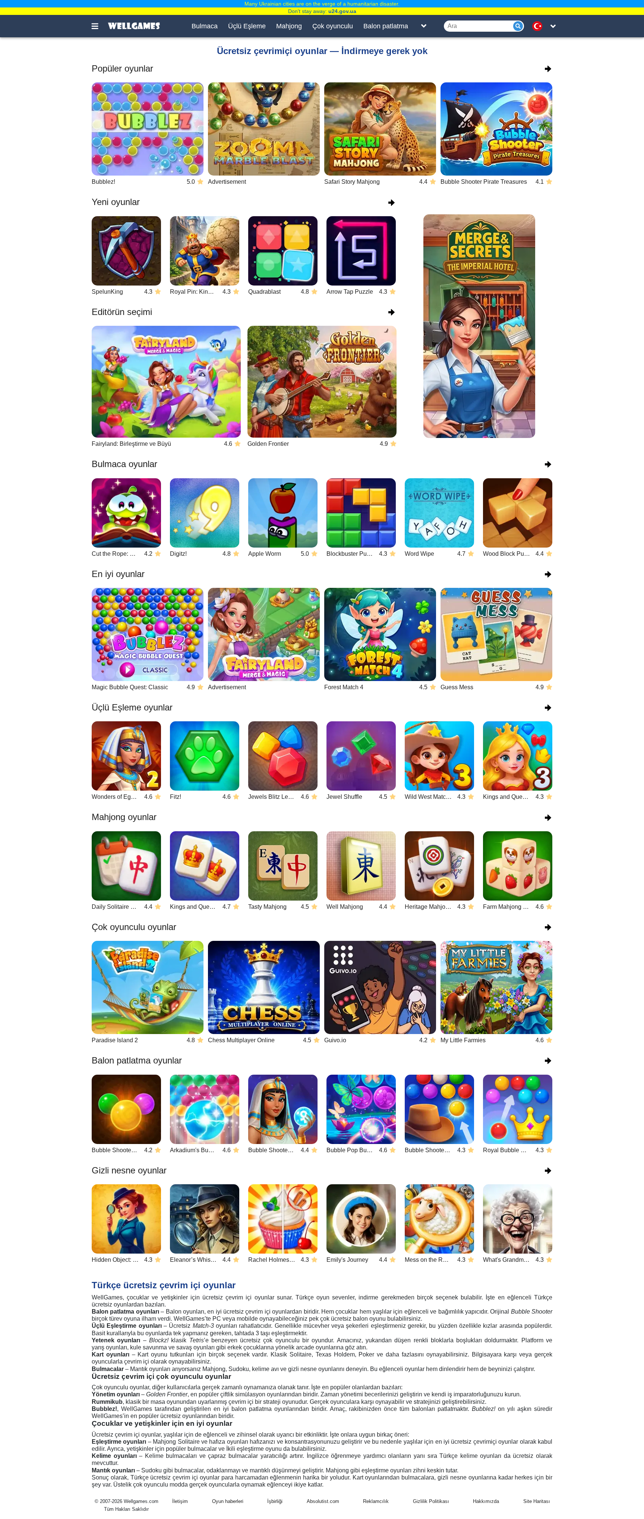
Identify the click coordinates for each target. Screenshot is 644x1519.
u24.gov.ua (342, 11)
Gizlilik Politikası (431, 1501)
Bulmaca (205, 26)
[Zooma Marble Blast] (264, 129)
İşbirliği (274, 1501)
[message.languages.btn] (539, 26)
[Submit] (518, 26)
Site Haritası (536, 1501)
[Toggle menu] (99, 26)
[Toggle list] (424, 26)
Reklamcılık (376, 1501)
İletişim (180, 1501)
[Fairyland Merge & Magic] (264, 634)
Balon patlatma (385, 26)
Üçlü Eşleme (247, 26)
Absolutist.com (323, 1501)
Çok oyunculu (332, 26)
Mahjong (289, 26)
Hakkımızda (486, 1501)
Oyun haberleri (227, 1501)
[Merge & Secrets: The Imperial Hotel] (479, 326)
